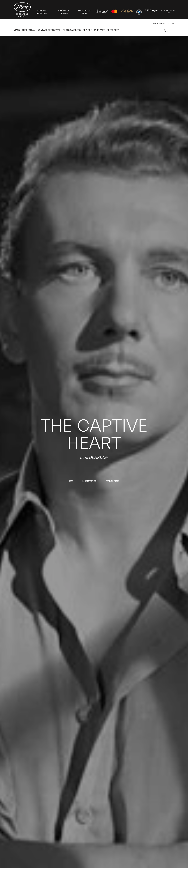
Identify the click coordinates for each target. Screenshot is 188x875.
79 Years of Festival (49, 30)
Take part (99, 30)
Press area (113, 30)
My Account (159, 23)
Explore (87, 30)
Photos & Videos (72, 30)
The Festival (29, 30)
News (17, 30)
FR (169, 23)
